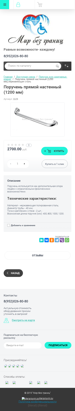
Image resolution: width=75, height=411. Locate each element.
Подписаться (58, 345)
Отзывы (37, 255)
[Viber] (62, 240)
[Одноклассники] (52, 240)
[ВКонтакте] (46, 240)
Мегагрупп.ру (46, 398)
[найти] (57, 66)
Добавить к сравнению (22, 225)
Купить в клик (54, 164)
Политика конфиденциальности (38, 401)
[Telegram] (57, 240)
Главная (8, 76)
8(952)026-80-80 (16, 56)
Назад (15, 273)
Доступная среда (25, 76)
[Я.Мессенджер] (41, 240)
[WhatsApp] (67, 240)
